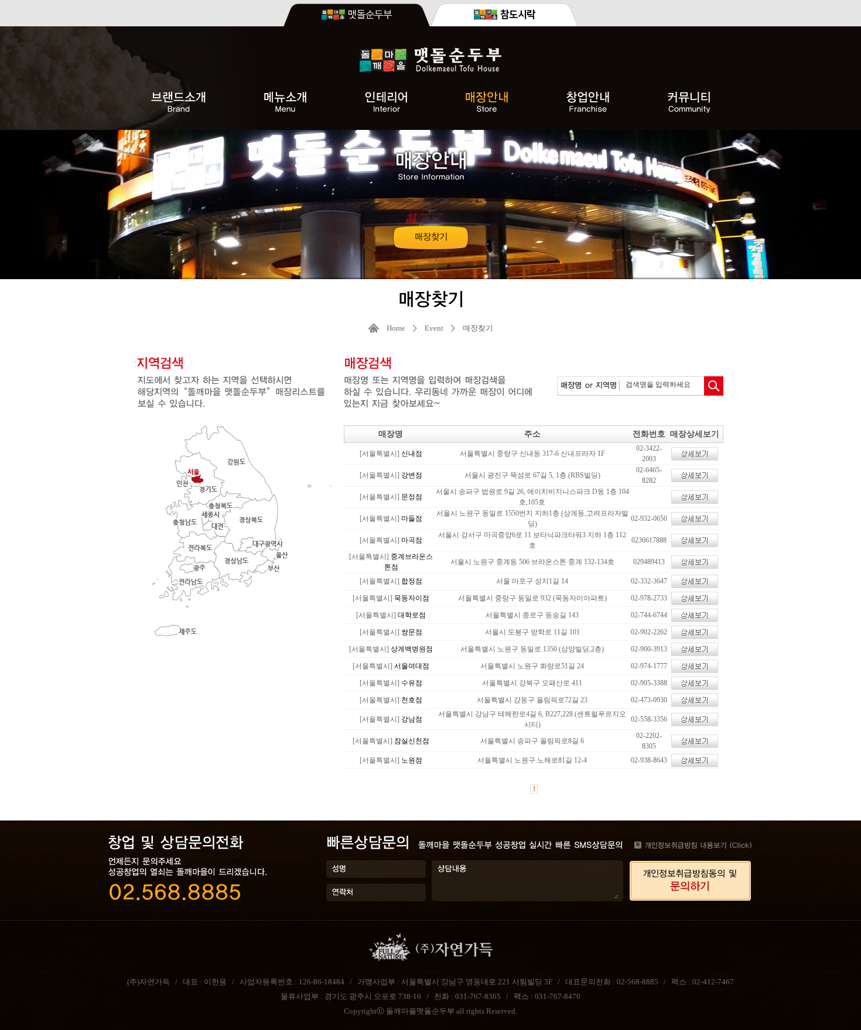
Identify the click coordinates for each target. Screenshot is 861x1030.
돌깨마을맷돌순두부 (420, 1011)
